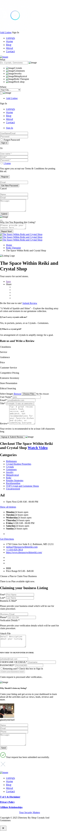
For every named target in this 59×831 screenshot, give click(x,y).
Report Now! (6, 231)
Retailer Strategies (14, 480)
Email (3, 400)
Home (9, 41)
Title (2, 403)
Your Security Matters (29, 812)
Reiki (8, 477)
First (2, 594)
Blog (8, 44)
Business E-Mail (27, 605)
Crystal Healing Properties (18, 464)
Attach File (5, 633)
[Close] (1, 220)
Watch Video (38, 448)
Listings (10, 38)
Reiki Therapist (13, 247)
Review (4, 423)
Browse (17, 393)
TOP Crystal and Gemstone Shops (22, 486)
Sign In (9, 128)
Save (8, 281)
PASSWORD (7, 665)
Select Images (6, 393)
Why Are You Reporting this (18, 222)
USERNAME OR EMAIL (13, 662)
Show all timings (8, 507)
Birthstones (11, 461)
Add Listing (5, 32)
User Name (6, 397)
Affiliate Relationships (11, 807)
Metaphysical (12, 475)
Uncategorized (13, 488)
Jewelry (9, 472)
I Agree (7, 163)
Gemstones (11, 469)
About (9, 48)
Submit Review (29, 303)
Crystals (10, 466)
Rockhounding (13, 483)
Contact (10, 51)
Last (2, 597)
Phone (3, 617)
